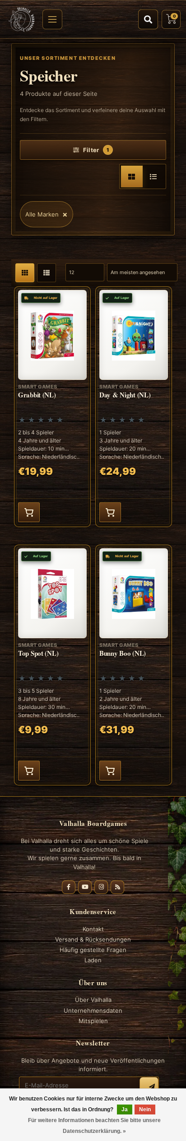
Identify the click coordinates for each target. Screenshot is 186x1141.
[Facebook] (68, 887)
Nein (145, 1109)
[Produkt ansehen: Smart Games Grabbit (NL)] (52, 407)
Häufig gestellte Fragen (93, 949)
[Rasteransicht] (132, 176)
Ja (124, 1109)
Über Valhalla (93, 999)
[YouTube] (85, 887)
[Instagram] (101, 887)
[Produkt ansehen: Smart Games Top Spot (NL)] (52, 665)
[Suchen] (148, 19)
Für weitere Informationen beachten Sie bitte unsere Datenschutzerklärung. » (94, 1125)
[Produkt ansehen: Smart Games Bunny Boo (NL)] (134, 665)
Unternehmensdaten (93, 1010)
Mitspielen (93, 1020)
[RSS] (117, 887)
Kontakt (93, 929)
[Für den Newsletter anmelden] (149, 1086)
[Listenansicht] (153, 176)
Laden (93, 960)
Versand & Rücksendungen (93, 939)
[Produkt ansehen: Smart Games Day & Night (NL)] (134, 407)
